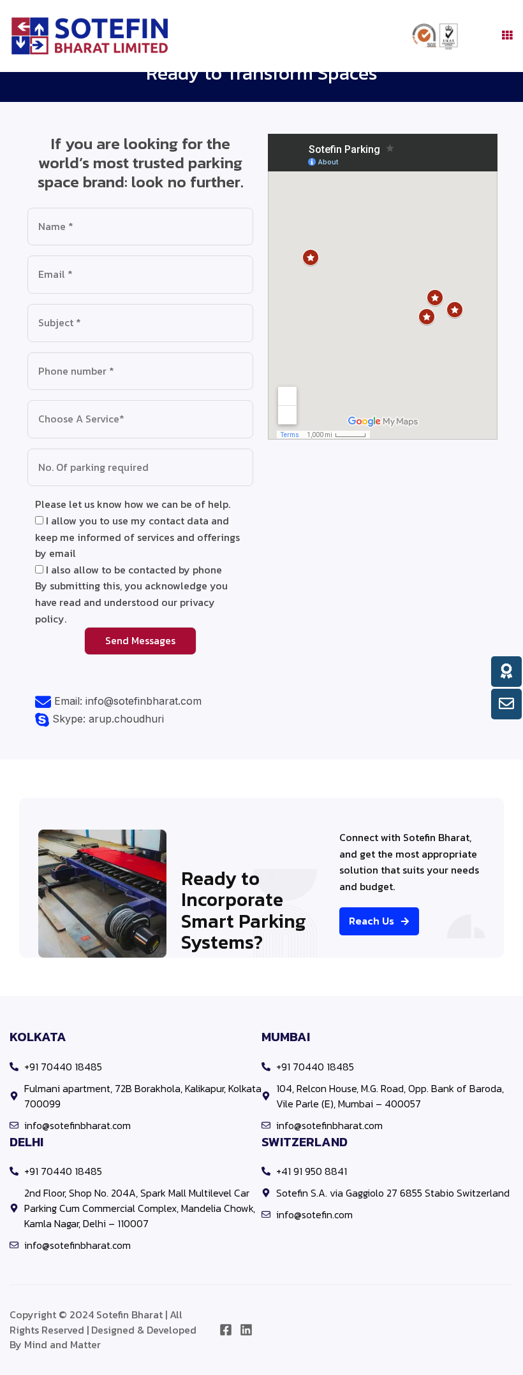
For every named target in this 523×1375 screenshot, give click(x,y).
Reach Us (371, 920)
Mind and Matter (62, 1344)
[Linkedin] (246, 1330)
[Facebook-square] (226, 1330)
